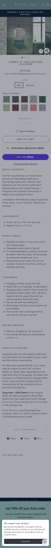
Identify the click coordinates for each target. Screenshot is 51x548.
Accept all (25, 541)
